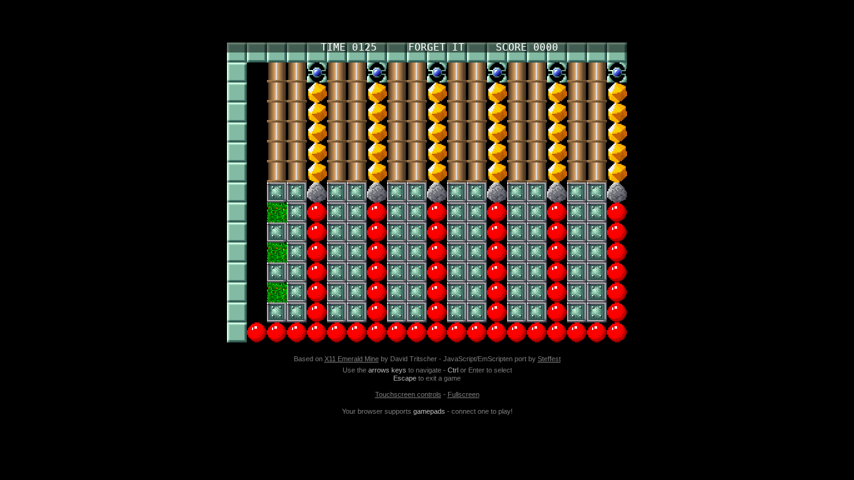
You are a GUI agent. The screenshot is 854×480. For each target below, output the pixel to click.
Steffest (549, 358)
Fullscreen (464, 394)
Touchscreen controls (408, 394)
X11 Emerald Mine (351, 358)
